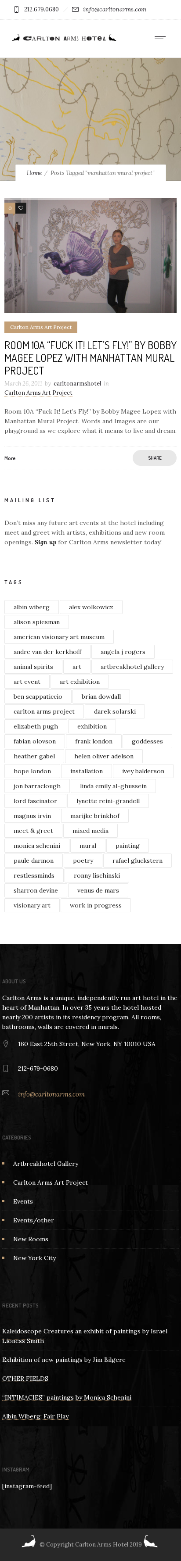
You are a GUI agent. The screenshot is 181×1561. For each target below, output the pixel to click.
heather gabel (34, 756)
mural (88, 846)
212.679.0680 (41, 9)
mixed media (90, 831)
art (76, 667)
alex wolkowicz (91, 607)
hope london (32, 771)
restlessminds (34, 875)
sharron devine (36, 890)
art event (27, 682)
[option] (90, 255)
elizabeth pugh (36, 726)
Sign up (45, 542)
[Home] (64, 41)
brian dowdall (101, 696)
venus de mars (98, 890)
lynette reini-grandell (108, 801)
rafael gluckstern (137, 860)
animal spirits (33, 667)
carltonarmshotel (77, 383)
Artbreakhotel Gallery (45, 1164)
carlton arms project (44, 711)
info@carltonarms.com (114, 9)
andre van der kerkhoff (47, 652)
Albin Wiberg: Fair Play (35, 1416)
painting (128, 846)
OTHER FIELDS (25, 1378)
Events (23, 1201)
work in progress (96, 905)
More (9, 458)
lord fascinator (35, 801)
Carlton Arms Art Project (50, 1182)
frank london (93, 741)
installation (86, 771)
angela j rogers (123, 652)
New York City (34, 1258)
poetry (83, 860)
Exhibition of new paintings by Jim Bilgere (64, 1360)
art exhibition (80, 682)
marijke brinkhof (94, 816)
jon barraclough (37, 786)
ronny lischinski (97, 875)
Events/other (33, 1220)
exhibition (92, 726)
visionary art (32, 905)
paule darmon (34, 860)
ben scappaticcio (38, 696)
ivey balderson (143, 771)
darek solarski (115, 711)
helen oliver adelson (104, 756)
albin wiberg (32, 607)
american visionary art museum (59, 637)
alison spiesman (37, 622)
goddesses (147, 741)
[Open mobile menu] (163, 38)
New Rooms (30, 1239)
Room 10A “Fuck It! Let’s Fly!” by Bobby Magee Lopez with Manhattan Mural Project (90, 357)
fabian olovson (35, 741)
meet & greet (33, 831)
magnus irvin (32, 816)
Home (34, 173)
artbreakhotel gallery (132, 667)
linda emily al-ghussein (113, 786)
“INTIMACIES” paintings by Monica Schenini (66, 1397)
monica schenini (37, 846)
